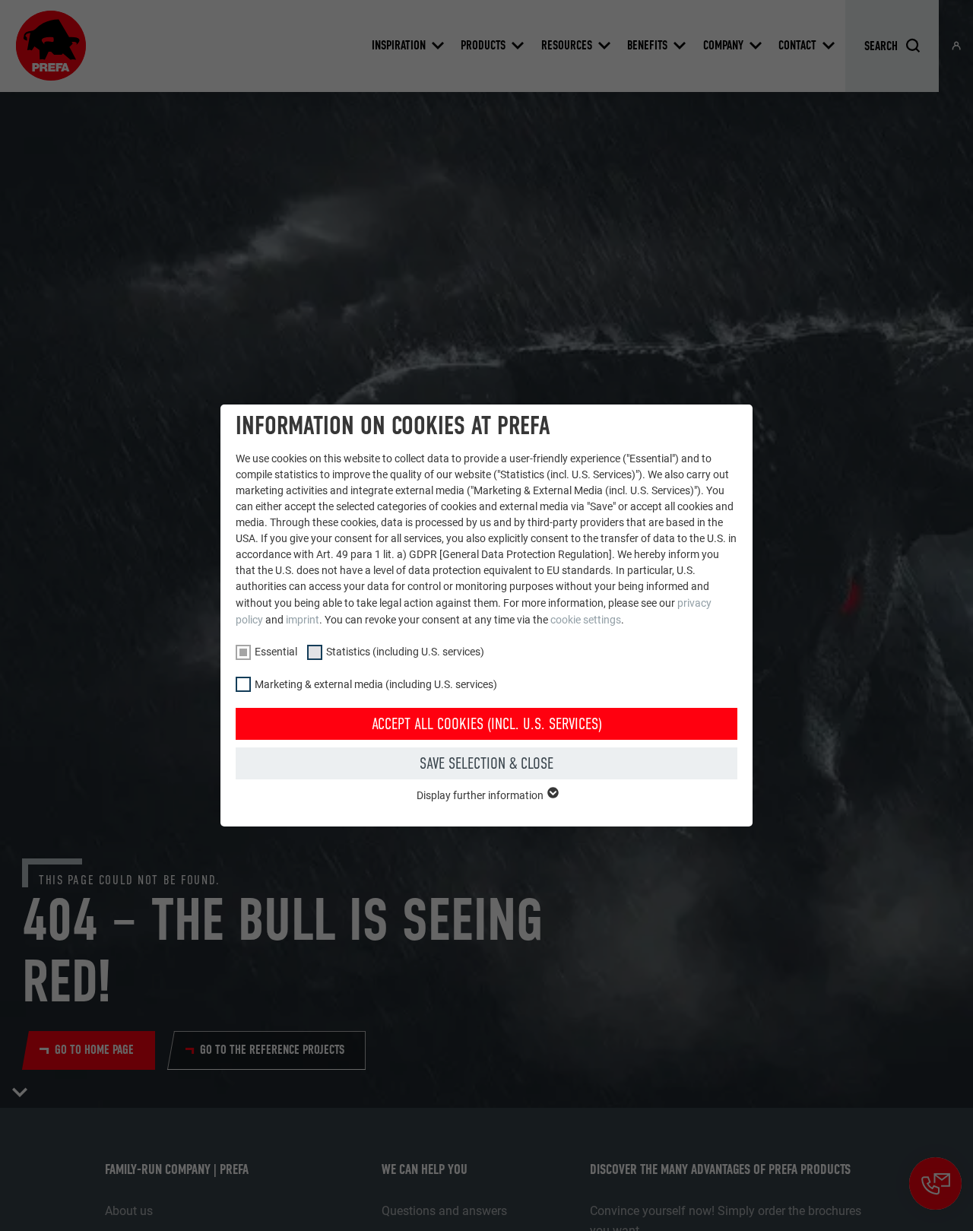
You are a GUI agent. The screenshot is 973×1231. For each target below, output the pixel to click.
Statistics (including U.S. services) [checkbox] (405, 652)
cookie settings (585, 620)
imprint (302, 620)
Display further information (481, 795)
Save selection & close (486, 763)
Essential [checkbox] (276, 652)
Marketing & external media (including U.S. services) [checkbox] (376, 684)
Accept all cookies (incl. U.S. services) (487, 724)
